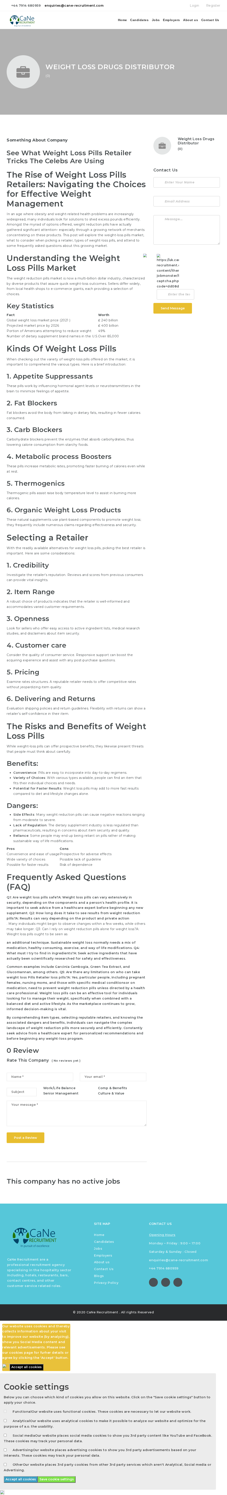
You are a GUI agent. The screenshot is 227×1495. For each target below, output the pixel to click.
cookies (16, 1353)
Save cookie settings (56, 1479)
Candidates (139, 20)
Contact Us (210, 20)
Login (194, 6)
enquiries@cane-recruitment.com (74, 6)
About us (190, 20)
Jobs (156, 20)
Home (122, 20)
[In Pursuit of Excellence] (25, 20)
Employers (171, 20)
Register (212, 6)
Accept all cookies (26, 1367)
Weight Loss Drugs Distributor (196, 141)
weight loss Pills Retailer (28, 977)
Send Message (173, 308)
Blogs (99, 1276)
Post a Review (25, 1138)
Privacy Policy (106, 1283)
